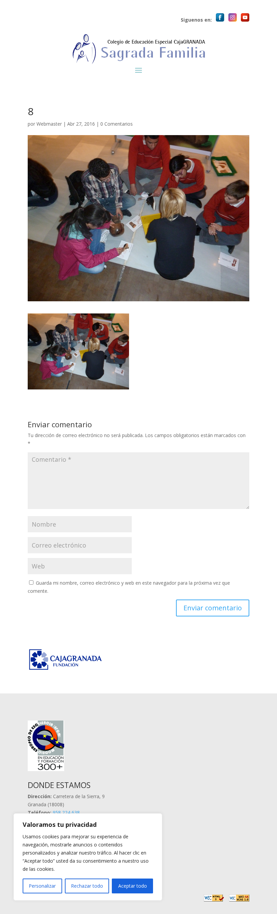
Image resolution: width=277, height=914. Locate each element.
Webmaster (49, 124)
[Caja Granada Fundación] (66, 669)
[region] (88, 856)
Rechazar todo (87, 886)
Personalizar (42, 886)
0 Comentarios (116, 124)
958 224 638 (66, 812)
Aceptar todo (132, 886)
